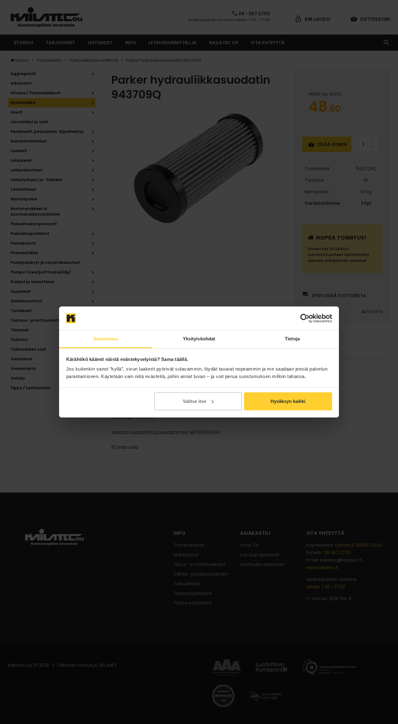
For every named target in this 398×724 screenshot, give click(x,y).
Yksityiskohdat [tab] (199, 338)
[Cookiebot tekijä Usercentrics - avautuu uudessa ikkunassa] (305, 318)
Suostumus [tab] (105, 338)
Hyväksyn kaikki (288, 401)
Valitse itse (194, 401)
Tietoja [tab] (292, 338)
